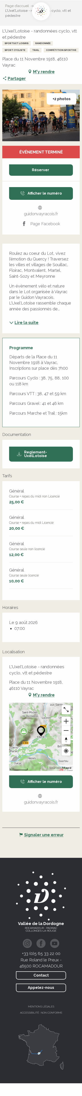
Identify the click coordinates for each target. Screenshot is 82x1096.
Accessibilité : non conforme (41, 1012)
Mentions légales (41, 1006)
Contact (41, 975)
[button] (41, 115)
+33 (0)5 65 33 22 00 (41, 953)
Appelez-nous (41, 987)
